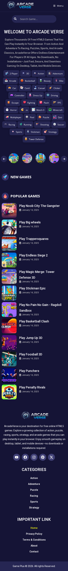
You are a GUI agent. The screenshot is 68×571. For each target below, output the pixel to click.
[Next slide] (64, 159)
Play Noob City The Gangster (39, 206)
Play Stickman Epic (32, 288)
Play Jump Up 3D (30, 338)
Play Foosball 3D (30, 354)
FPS (59, 102)
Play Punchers (29, 371)
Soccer (61, 124)
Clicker (57, 88)
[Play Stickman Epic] (9, 293)
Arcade (12, 80)
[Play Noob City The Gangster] (9, 210)
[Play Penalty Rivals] (9, 392)
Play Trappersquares (33, 239)
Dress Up (37, 95)
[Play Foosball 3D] (9, 359)
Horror (13, 110)
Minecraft (57, 110)
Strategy (52, 131)
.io (26, 110)
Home (34, 528)
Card (27, 88)
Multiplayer (15, 117)
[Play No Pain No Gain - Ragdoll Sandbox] (9, 309)
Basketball (30, 80)
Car (14, 88)
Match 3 (40, 110)
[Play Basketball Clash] (9, 326)
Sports (19, 131)
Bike (61, 80)
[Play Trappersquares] (9, 243)
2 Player (14, 73)
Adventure (58, 73)
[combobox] (34, 19)
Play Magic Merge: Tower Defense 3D (37, 274)
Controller (19, 95)
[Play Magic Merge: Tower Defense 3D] (9, 276)
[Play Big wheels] (9, 227)
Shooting (44, 124)
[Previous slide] (4, 159)
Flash (46, 102)
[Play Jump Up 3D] (9, 342)
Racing (12, 124)
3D (27, 73)
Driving (54, 95)
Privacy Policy (34, 533)
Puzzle (46, 117)
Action (41, 73)
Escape (15, 102)
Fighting (31, 102)
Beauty (47, 80)
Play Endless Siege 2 (33, 255)
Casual (41, 88)
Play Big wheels (30, 222)
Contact (34, 551)
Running (28, 124)
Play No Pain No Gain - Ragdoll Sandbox (40, 307)
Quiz (60, 117)
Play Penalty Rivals (32, 387)
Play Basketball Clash (34, 321)
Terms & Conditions (34, 539)
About (34, 545)
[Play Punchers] (9, 375)
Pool (32, 117)
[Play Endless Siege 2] (9, 260)
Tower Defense (36, 139)
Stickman (35, 131)
